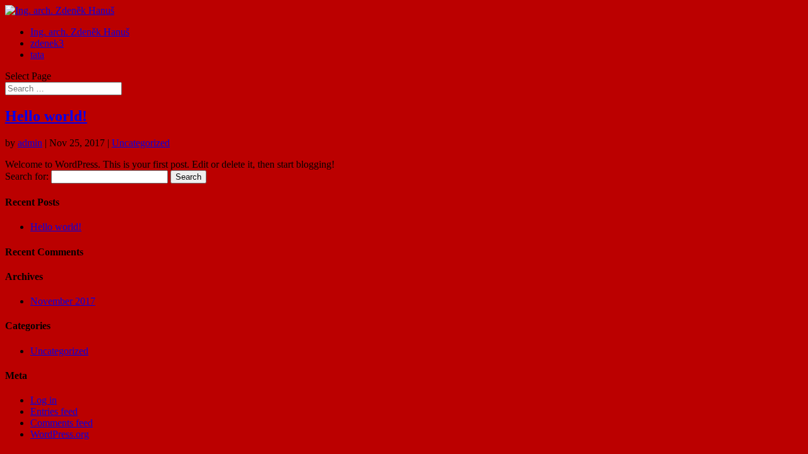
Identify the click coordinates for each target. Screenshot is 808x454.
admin (30, 142)
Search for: (27, 176)
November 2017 (62, 301)
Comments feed (61, 422)
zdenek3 (47, 43)
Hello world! (46, 116)
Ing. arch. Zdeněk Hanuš (79, 31)
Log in (43, 400)
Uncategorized (141, 142)
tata (37, 54)
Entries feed (54, 411)
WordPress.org (59, 434)
